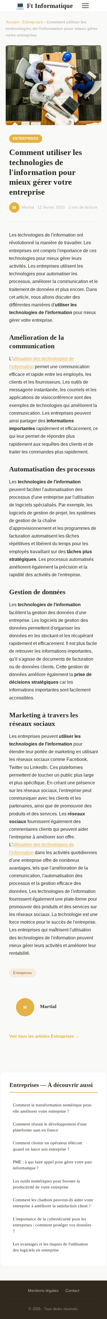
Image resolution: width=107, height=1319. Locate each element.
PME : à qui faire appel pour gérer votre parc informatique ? (52, 1164)
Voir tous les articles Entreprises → (44, 1036)
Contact (72, 1290)
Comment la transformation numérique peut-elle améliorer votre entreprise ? (52, 1107)
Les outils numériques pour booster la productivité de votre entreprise (46, 1183)
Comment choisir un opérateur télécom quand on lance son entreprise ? (47, 1145)
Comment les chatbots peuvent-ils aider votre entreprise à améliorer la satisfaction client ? (53, 1202)
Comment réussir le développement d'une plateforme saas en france (50, 1126)
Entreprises (32, 22)
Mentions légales (43, 1290)
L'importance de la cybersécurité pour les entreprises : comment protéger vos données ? (52, 1224)
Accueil (12, 22)
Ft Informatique (44, 5)
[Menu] (85, 5)
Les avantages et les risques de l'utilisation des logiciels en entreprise (50, 1246)
